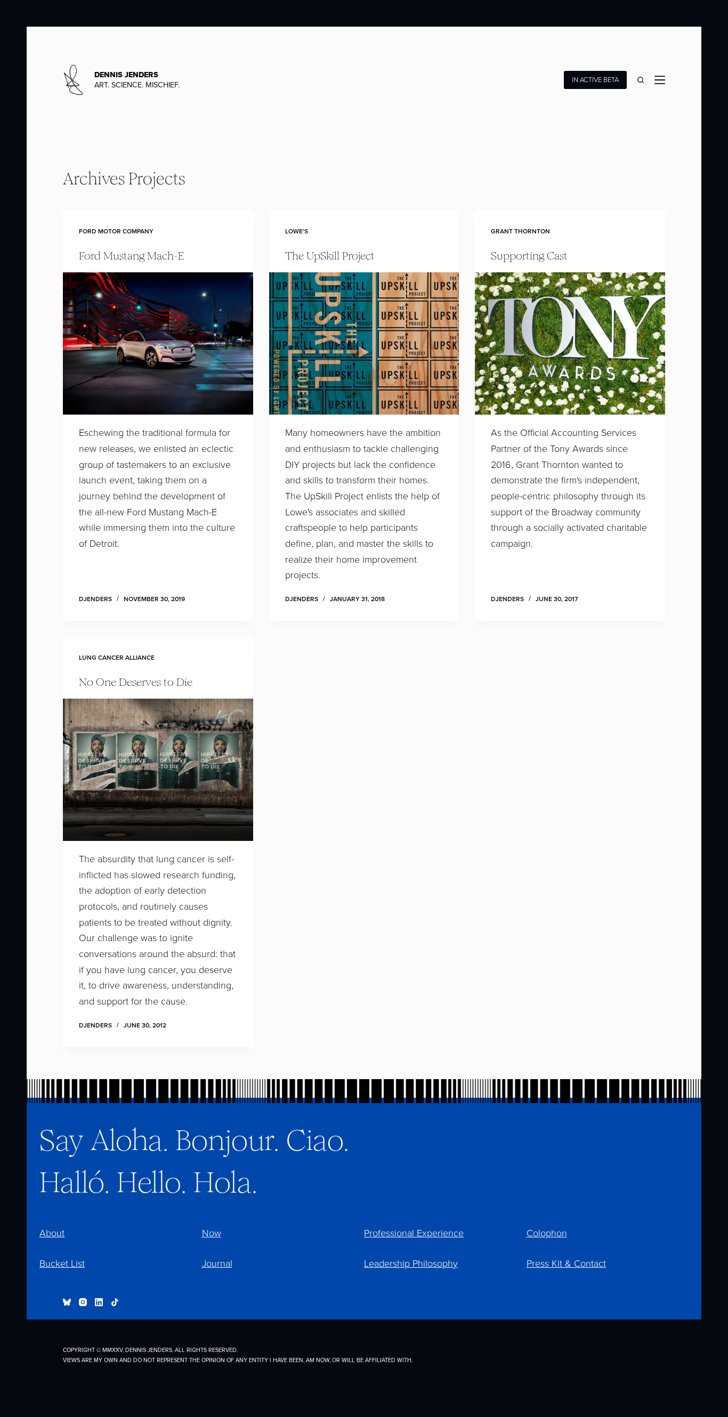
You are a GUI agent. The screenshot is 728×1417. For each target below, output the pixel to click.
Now (211, 1233)
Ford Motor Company (116, 231)
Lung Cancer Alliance (117, 657)
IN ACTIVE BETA (595, 80)
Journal (217, 1263)
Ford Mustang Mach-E (131, 254)
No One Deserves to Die (135, 681)
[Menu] (659, 80)
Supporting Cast (529, 254)
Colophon (547, 1233)
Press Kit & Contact (566, 1263)
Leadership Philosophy (411, 1263)
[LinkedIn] (99, 1302)
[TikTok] (115, 1302)
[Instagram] (83, 1302)
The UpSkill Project (330, 254)
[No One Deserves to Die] (158, 770)
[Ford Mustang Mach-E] (158, 343)
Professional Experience (414, 1233)
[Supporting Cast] (570, 343)
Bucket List (62, 1263)
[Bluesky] (67, 1302)
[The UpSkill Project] (364, 343)
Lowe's (296, 231)
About (51, 1233)
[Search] (640, 80)
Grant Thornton (520, 231)
